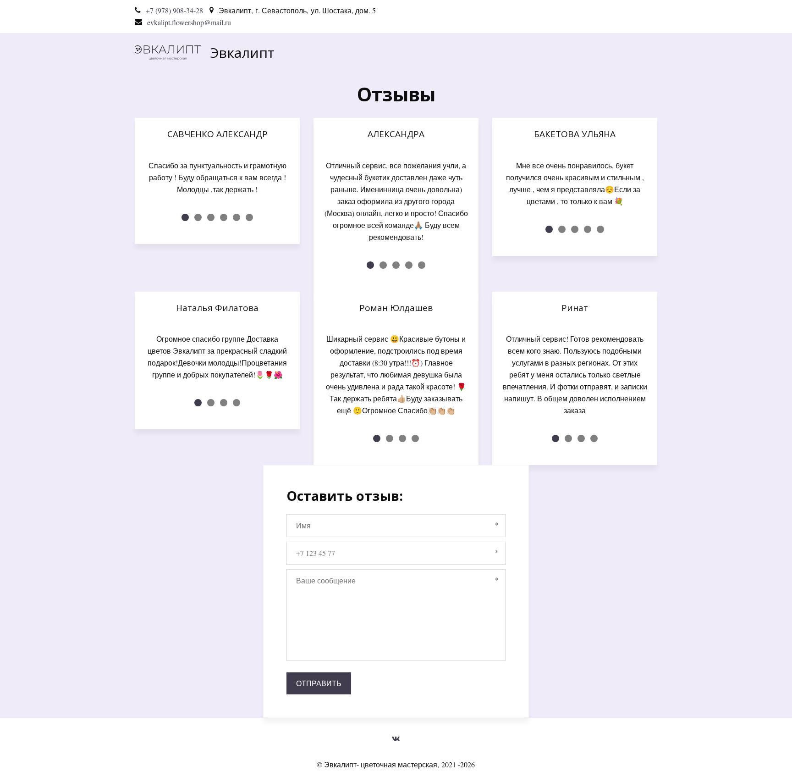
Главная (376, 52)
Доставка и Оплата (568, 52)
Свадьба (491, 52)
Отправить (318, 683)
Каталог (433, 52)
